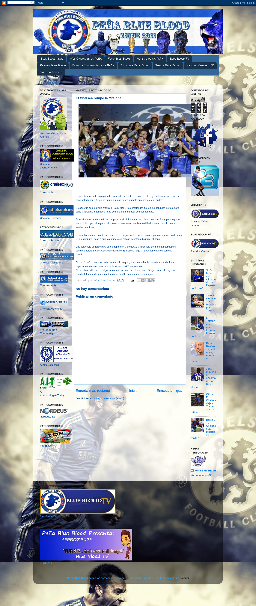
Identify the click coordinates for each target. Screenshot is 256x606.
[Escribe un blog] (142, 280)
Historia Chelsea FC (200, 65)
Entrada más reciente (93, 391)
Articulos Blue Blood (135, 65)
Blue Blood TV (179, 59)
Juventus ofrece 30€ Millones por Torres (211, 303)
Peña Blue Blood (205, 470)
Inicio (133, 391)
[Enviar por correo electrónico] (139, 280)
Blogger (184, 578)
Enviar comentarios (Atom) (108, 398)
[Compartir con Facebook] (150, 280)
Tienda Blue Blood (168, 65)
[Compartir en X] (146, 280)
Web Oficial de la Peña (86, 59)
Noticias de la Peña (150, 59)
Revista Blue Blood (53, 65)
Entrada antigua (169, 391)
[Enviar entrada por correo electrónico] (132, 280)
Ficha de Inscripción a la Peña (93, 65)
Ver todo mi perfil (201, 475)
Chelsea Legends (51, 72)
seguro (125, 262)
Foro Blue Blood (119, 59)
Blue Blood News (52, 59)
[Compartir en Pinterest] (153, 280)
